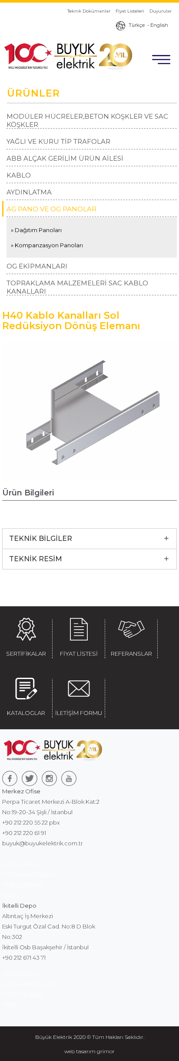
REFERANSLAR (131, 653)
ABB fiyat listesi (23, 884)
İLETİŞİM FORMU (78, 712)
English (159, 25)
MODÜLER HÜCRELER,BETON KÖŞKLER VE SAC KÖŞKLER (87, 120)
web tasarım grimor (89, 1051)
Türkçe (137, 25)
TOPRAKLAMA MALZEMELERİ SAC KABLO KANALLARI (77, 287)
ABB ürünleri (19, 863)
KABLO (19, 175)
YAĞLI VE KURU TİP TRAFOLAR (58, 141)
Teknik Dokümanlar (88, 11)
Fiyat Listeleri (130, 11)
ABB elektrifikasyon (29, 874)
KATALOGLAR (26, 712)
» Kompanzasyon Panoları (47, 245)
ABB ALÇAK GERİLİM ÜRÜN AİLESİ (65, 158)
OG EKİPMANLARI (37, 266)
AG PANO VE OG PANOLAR (51, 209)
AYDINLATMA (29, 192)
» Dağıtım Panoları (36, 229)
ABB (8, 895)
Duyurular (160, 11)
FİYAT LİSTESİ (79, 653)
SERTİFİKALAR (26, 653)
